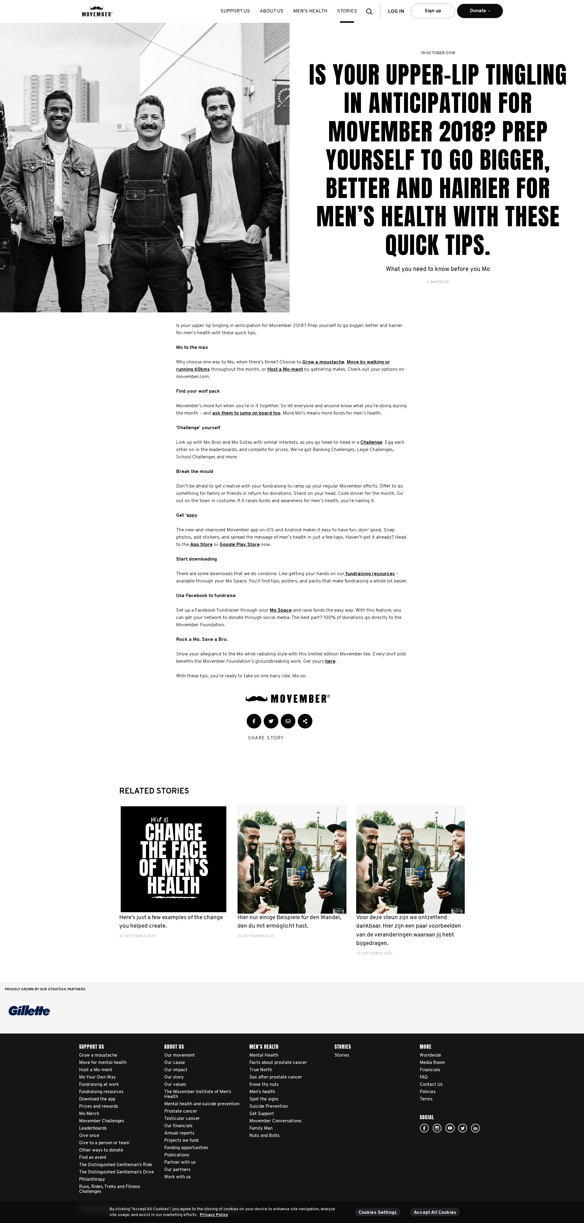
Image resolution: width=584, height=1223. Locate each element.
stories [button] (347, 11)
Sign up (433, 11)
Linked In (475, 1128)
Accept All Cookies (435, 1212)
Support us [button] (235, 11)
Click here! (437, 1128)
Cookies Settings (378, 1212)
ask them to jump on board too (246, 413)
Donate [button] (474, 13)
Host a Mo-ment (285, 369)
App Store (201, 544)
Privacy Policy (214, 1215)
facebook (424, 1128)
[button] (371, 11)
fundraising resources (370, 574)
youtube (449, 1128)
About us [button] (271, 11)
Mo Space (281, 610)
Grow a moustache (323, 362)
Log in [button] (396, 11)
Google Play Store (240, 544)
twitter (462, 1128)
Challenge (371, 442)
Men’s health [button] (310, 11)
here (330, 661)
